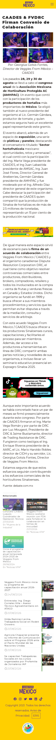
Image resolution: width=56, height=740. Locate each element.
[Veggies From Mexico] (29, 4)
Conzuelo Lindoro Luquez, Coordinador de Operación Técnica (13, 515)
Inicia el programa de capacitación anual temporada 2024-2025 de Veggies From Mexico (13, 555)
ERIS (36, 715)
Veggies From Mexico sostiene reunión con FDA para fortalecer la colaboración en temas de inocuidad (36, 519)
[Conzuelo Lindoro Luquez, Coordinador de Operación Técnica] (13, 504)
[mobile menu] (52, 4)
